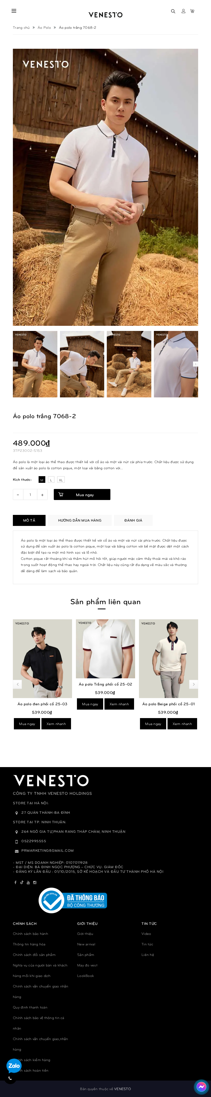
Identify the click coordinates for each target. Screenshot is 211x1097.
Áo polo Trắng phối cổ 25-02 (42, 684)
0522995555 (33, 841)
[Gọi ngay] (10, 1077)
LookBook (85, 975)
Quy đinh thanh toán (30, 1007)
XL (61, 480)
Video (146, 933)
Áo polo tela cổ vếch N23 (168, 713)
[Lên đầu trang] (198, 1070)
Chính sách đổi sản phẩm (34, 954)
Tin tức (147, 944)
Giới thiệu (85, 933)
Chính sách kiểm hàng (31, 1059)
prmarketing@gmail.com (47, 850)
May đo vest (87, 965)
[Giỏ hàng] (192, 11)
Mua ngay (85, 494)
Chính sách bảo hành (30, 933)
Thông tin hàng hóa (29, 944)
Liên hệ (148, 954)
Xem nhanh (56, 704)
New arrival (86, 944)
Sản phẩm (85, 954)
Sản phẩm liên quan (105, 601)
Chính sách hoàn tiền (30, 1070)
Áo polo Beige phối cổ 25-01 (105, 703)
